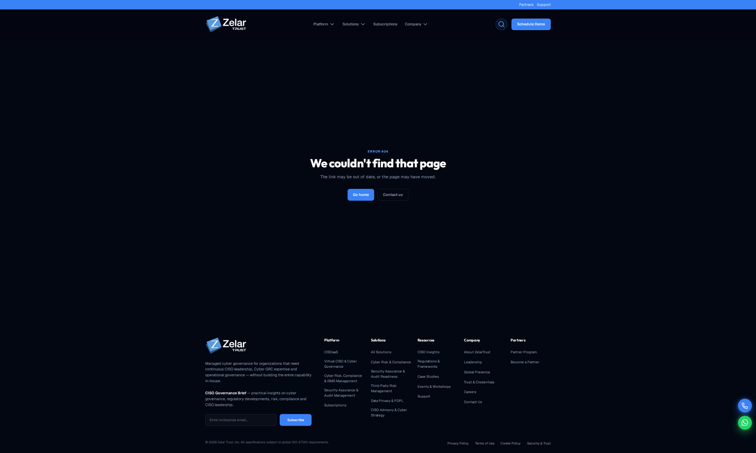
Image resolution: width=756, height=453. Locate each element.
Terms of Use (484, 443)
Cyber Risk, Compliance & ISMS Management (343, 378)
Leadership (473, 362)
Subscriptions (385, 24)
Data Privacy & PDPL (387, 400)
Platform (320, 24)
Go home (361, 194)
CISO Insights (428, 352)
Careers (470, 392)
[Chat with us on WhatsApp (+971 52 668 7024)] (745, 423)
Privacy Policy (458, 443)
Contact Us (473, 402)
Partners (526, 4)
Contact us (393, 194)
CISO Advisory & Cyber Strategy (389, 412)
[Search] (501, 24)
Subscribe (295, 420)
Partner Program (524, 352)
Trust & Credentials (479, 382)
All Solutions (381, 352)
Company (413, 24)
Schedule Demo (531, 24)
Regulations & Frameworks (429, 364)
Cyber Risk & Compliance (391, 362)
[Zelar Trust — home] (225, 24)
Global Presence (477, 372)
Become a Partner (525, 362)
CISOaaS (331, 352)
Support (544, 4)
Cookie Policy (511, 443)
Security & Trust (539, 443)
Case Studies (428, 376)
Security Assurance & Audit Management (341, 393)
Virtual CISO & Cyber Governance (340, 364)
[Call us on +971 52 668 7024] (745, 406)
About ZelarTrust (477, 352)
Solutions (351, 24)
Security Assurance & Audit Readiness (388, 374)
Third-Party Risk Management (384, 388)
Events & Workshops (434, 386)
